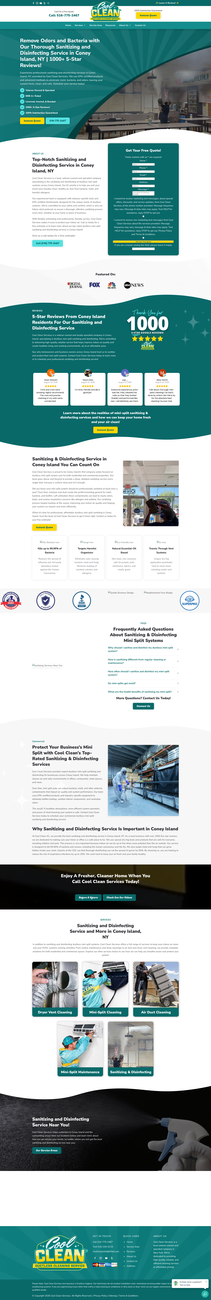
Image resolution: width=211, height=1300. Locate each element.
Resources (110, 25)
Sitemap (113, 1295)
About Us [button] (123, 25)
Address (143, 182)
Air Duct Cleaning (156, 1012)
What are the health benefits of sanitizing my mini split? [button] (140, 691)
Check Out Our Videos (119, 897)
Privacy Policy (165, 230)
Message (143, 189)
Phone (143, 167)
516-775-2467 (57, 121)
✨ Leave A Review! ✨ (167, 2)
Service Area (96, 25)
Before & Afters (88, 897)
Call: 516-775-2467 (64, 15)
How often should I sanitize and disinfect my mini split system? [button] (138, 673)
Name (143, 160)
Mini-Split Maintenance (80, 1072)
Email (143, 175)
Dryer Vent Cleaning (55, 1012)
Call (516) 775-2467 (47, 243)
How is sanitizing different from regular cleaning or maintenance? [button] (137, 661)
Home (68, 25)
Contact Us (140, 25)
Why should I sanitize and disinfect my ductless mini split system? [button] (140, 649)
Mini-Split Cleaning (105, 1012)
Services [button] (79, 25)
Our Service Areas (47, 1150)
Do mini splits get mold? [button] (122, 683)
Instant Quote (148, 15)
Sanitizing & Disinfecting (130, 1072)
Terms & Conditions (145, 234)
